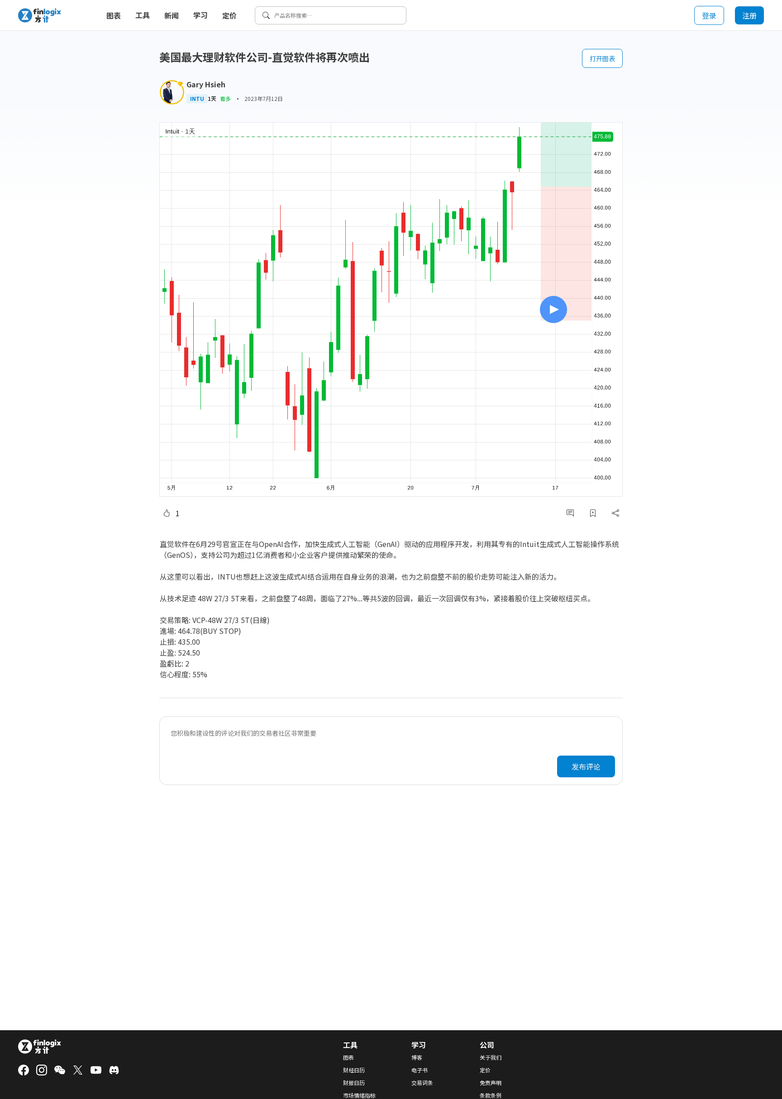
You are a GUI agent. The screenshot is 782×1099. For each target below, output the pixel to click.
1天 (212, 98)
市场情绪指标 (359, 1095)
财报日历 (354, 1082)
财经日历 (354, 1070)
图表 (113, 15)
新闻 (171, 15)
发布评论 (586, 766)
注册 (749, 15)
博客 (416, 1057)
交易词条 (422, 1082)
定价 (229, 15)
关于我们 (490, 1057)
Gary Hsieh (205, 84)
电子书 (419, 1070)
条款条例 (490, 1095)
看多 (225, 98)
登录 (709, 15)
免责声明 (490, 1082)
